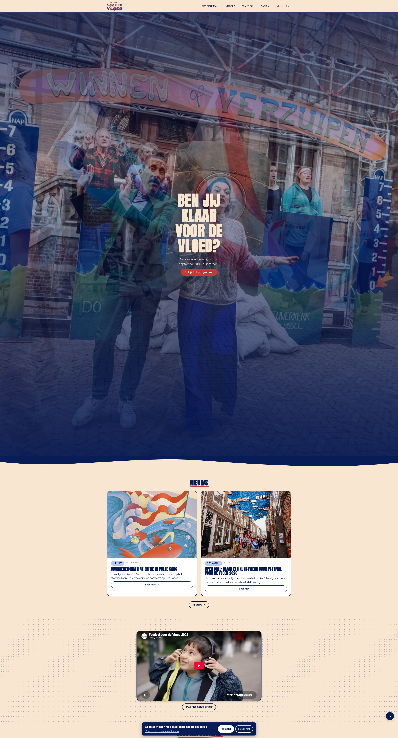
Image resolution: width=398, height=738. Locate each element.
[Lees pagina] (390, 716)
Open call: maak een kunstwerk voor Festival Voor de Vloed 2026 (243, 571)
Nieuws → (199, 604)
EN (287, 6)
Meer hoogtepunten (199, 706)
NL (278, 6)
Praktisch (247, 6)
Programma (209, 6)
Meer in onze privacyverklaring (162, 731)
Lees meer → (152, 584)
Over (264, 6)
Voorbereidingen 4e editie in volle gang (144, 569)
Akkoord (226, 728)
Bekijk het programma (199, 272)
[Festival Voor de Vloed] (114, 6)
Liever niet (244, 728)
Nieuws (230, 6)
